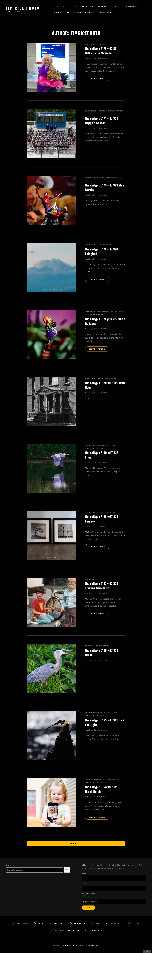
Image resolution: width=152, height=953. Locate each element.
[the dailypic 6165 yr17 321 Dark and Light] (51, 735)
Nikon (104, 178)
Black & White (90, 378)
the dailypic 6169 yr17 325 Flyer (101, 454)
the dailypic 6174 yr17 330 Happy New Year (101, 120)
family (93, 780)
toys (90, 314)
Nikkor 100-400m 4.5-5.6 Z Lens (101, 445)
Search (9, 865)
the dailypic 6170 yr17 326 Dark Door (105, 385)
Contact (75, 6)
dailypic (88, 111)
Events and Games (105, 12)
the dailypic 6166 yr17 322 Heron (101, 652)
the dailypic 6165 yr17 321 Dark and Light (104, 722)
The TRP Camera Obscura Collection (80, 12)
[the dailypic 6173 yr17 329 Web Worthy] (51, 200)
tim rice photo (23, 8)
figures (99, 178)
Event (87, 44)
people (116, 780)
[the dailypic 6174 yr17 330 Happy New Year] (51, 133)
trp (100, 44)
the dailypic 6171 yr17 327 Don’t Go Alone (105, 321)
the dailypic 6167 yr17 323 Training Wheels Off (101, 585)
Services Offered (60, 6)
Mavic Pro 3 (101, 111)
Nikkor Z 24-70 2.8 (102, 780)
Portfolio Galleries (130, 6)
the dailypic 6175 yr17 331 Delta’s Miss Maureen (101, 50)
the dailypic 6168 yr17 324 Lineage (101, 518)
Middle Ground (87, 6)
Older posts (76, 843)
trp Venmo (58, 12)
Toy (86, 314)
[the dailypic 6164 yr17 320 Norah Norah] (51, 802)
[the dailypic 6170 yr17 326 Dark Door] (51, 401)
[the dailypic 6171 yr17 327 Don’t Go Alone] (51, 334)
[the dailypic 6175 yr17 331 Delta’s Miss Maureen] (51, 67)
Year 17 (104, 44)
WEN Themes (95, 945)
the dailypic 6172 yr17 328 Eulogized (101, 251)
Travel (105, 512)
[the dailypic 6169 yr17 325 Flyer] (51, 468)
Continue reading (99, 79)
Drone (93, 111)
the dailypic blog (104, 6)
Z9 (102, 314)
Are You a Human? (89, 894)
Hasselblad (94, 44)
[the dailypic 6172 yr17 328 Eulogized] (51, 267)
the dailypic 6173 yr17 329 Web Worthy (104, 187)
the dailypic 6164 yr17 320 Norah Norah (101, 789)
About (117, 6)
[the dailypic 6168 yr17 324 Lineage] (51, 535)
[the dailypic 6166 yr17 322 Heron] (51, 668)
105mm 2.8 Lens (90, 178)
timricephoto (103, 58)
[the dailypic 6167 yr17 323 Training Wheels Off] (51, 602)
